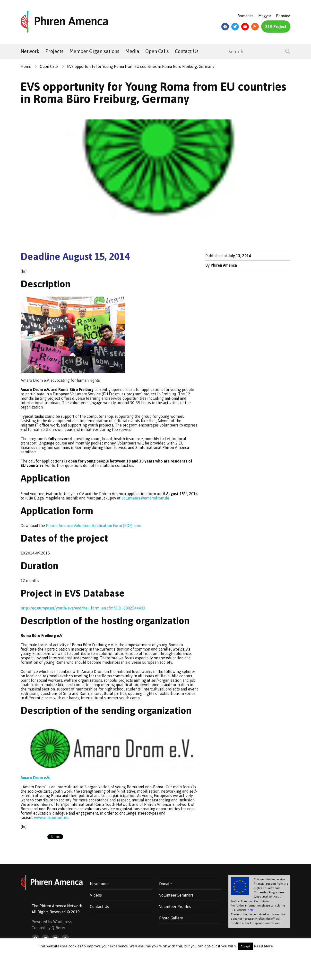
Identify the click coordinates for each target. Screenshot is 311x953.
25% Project (275, 26)
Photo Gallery (171, 918)
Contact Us (187, 51)
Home (26, 66)
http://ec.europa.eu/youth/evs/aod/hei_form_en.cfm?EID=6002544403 (83, 608)
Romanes (245, 16)
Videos (96, 895)
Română (283, 16)
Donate (165, 883)
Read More (263, 946)
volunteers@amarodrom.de (145, 498)
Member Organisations (94, 51)
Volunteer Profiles (175, 906)
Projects (54, 51)
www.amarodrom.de (51, 817)
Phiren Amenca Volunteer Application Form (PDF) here (93, 525)
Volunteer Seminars (176, 895)
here (250, 910)
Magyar (264, 16)
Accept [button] (245, 946)
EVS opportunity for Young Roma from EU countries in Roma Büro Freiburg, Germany (140, 66)
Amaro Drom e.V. (35, 777)
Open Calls (157, 51)
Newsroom (99, 883)
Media (132, 51)
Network (30, 51)
